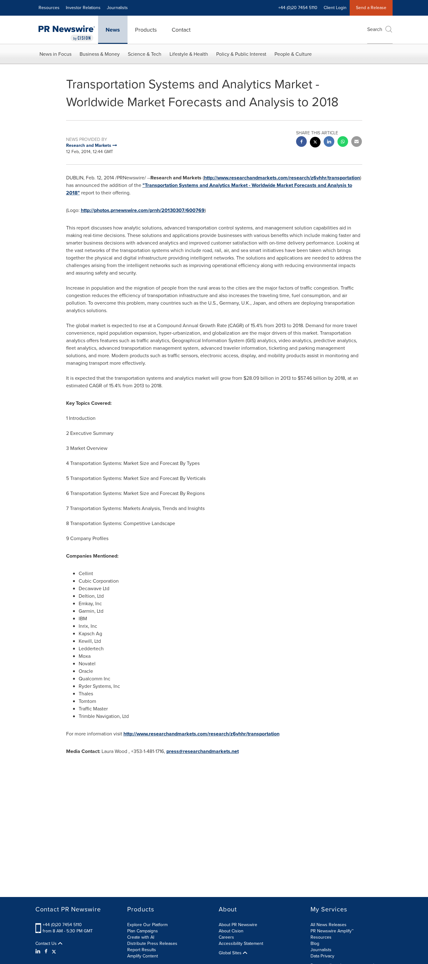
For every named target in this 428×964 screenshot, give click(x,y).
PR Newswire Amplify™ (332, 931)
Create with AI (140, 937)
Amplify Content (142, 956)
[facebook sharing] (301, 142)
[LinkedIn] (38, 951)
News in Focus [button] (55, 54)
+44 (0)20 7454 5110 (62, 924)
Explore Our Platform (147, 924)
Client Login (335, 7)
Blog (315, 943)
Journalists (117, 7)
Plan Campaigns (142, 931)
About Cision (231, 931)
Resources (49, 7)
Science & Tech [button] (144, 54)
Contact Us (46, 944)
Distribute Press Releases (152, 943)
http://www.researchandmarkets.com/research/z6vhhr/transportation (282, 177)
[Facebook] (46, 951)
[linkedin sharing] (329, 142)
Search (374, 29)
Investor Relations (83, 7)
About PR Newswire (238, 924)
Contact (181, 30)
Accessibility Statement (241, 943)
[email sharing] (356, 142)
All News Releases (329, 924)
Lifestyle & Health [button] (189, 54)
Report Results (141, 949)
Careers (226, 937)
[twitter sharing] (315, 143)
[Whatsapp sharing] (342, 142)
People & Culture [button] (293, 54)
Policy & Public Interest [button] (241, 54)
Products (146, 30)
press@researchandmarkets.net (202, 751)
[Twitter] (54, 951)
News (113, 30)
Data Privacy (322, 956)
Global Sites (231, 953)
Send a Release (371, 7)
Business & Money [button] (100, 54)
